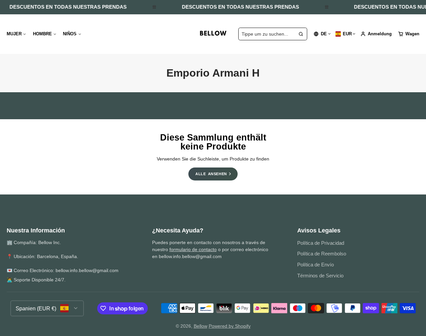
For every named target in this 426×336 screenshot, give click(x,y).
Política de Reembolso (321, 253)
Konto (376, 34)
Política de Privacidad (320, 243)
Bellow (200, 326)
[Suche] (301, 34)
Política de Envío (315, 264)
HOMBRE (42, 34)
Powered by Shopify (230, 326)
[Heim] (213, 34)
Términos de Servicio (320, 275)
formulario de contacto (193, 249)
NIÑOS (70, 34)
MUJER (14, 34)
